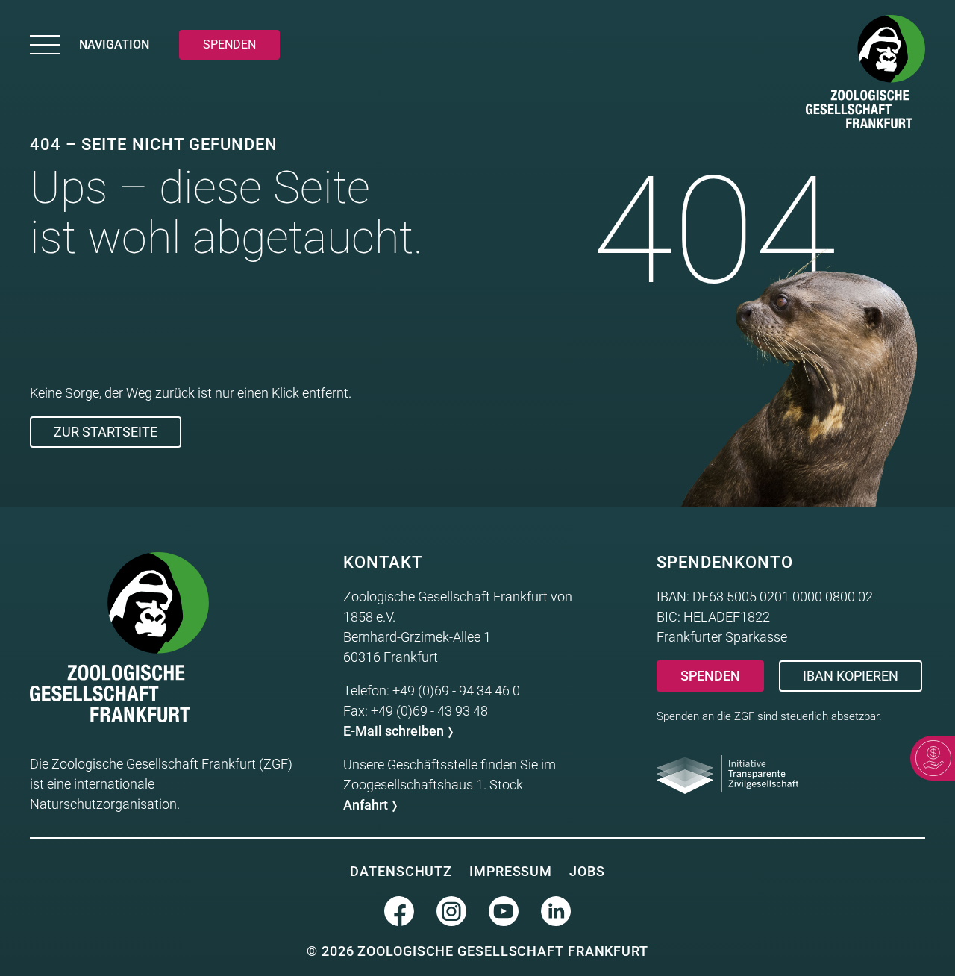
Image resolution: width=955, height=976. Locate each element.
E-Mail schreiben (393, 731)
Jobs (587, 871)
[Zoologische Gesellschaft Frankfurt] (865, 74)
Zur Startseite (105, 431)
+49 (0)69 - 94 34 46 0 (456, 690)
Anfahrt (365, 805)
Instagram (451, 911)
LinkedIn (556, 911)
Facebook (399, 911)
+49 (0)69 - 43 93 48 (429, 711)
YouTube (504, 911)
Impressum (510, 871)
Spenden (710, 675)
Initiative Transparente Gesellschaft (727, 774)
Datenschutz (401, 871)
